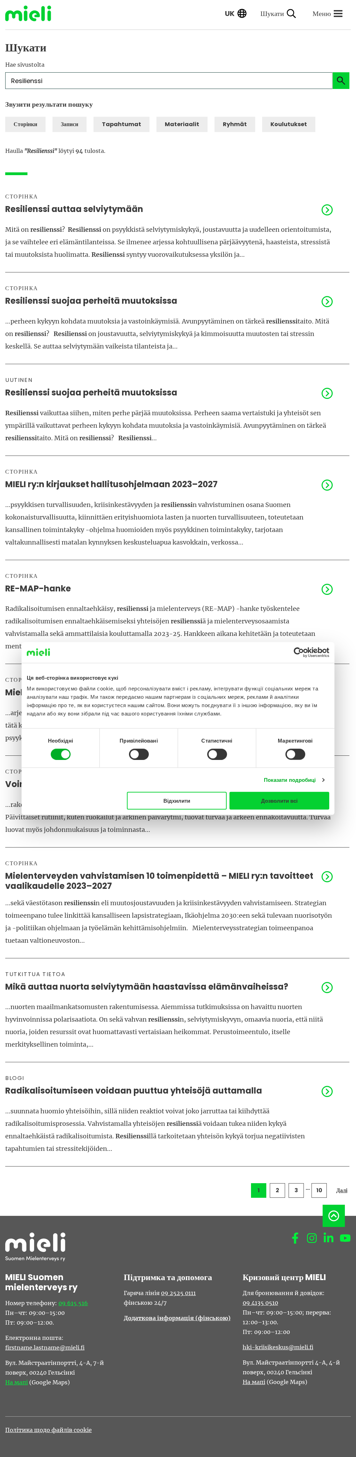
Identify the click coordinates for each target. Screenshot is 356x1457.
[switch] (139, 754)
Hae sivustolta (24, 64)
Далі (341, 1190)
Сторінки (25, 124)
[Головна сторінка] (33, 13)
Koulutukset (288, 124)
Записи (69, 124)
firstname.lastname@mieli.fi (44, 1347)
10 (319, 1190)
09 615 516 (73, 1303)
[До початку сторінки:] (334, 1216)
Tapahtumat (121, 124)
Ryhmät (235, 124)
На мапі (16, 1382)
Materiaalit (182, 124)
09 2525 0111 (178, 1293)
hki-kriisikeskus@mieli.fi (278, 1347)
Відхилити (176, 801)
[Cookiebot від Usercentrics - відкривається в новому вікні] (298, 652)
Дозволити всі (279, 801)
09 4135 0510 (260, 1302)
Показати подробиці (290, 780)
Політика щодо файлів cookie (48, 1429)
